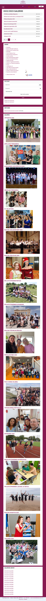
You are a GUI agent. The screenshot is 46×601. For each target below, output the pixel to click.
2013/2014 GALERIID (8, 571)
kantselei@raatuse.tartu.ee (38, 597)
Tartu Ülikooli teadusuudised (12, 67)
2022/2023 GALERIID (8, 588)
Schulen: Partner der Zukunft (12, 70)
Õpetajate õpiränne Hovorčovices (15, 459)
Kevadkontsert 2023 (8, 28)
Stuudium (8, 47)
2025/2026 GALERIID (8, 594)
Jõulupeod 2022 (7, 36)
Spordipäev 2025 (9, 433)
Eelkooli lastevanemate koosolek (11, 110)
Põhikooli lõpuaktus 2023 (9, 19)
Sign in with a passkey (24, 94)
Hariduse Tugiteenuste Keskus (12, 61)
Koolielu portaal (9, 56)
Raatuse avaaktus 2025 (11, 512)
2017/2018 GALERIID (8, 578)
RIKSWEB (8, 51)
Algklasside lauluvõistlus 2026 (14, 166)
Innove (7, 64)
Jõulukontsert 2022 (8, 33)
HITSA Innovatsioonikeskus (12, 59)
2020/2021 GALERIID (8, 584)
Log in (23, 97)
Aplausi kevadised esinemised (10, 21)
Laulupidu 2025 (9, 538)
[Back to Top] (44, 599)
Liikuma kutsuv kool (10, 74)
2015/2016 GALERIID (8, 574)
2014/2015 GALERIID (8, 573)
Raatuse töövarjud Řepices (13, 330)
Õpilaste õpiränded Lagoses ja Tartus (16, 486)
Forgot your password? (9, 100)
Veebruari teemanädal (11, 190)
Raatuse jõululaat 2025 (11, 255)
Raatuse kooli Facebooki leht (12, 50)
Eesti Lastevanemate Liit (11, 69)
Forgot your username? (9, 102)
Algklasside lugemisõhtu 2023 (10, 26)
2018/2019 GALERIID (8, 580)
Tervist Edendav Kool (10, 53)
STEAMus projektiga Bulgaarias (11, 14)
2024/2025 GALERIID (8, 592)
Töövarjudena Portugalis (12, 407)
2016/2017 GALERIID (8, 576)
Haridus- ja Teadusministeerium (13, 63)
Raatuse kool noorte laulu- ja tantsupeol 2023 (13, 16)
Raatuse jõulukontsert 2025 (13, 230)
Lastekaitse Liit (9, 66)
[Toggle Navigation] (3, 7)
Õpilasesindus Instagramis (12, 54)
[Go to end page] (15, 39)
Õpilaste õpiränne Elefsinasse (14, 304)
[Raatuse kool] (23, 2)
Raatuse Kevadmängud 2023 (10, 24)
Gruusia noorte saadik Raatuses (11, 31)
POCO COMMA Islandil (11, 382)
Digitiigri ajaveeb (9, 60)
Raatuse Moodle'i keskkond (12, 48)
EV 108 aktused (9, 209)
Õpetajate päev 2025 (10, 355)
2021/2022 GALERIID (8, 586)
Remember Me (9, 91)
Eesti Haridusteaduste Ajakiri (12, 57)
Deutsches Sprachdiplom (11, 72)
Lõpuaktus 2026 (9, 118)
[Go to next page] (13, 39)
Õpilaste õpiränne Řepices (12, 281)
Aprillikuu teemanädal (11, 144)
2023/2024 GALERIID (8, 590)
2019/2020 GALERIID (8, 582)
